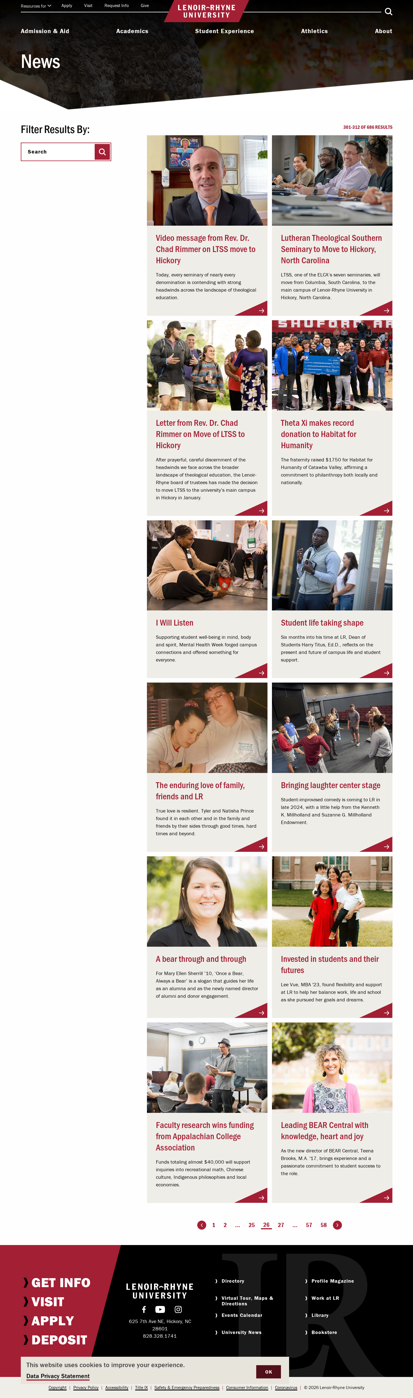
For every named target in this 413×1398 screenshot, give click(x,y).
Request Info (117, 5)
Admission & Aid (45, 31)
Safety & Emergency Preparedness (187, 1387)
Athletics (314, 31)
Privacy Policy (86, 1387)
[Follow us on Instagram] (178, 1310)
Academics (132, 31)
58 (324, 1225)
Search (37, 151)
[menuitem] (45, 31)
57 (309, 1225)
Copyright (58, 1387)
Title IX (141, 1387)
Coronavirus (286, 1387)
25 (252, 1225)
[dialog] (155, 1370)
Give (145, 5)
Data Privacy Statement (58, 1376)
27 (281, 1225)
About (383, 31)
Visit (88, 5)
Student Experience (224, 31)
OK (268, 1372)
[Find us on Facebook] (144, 1310)
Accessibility (116, 1387)
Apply (67, 5)
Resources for (33, 6)
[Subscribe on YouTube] (160, 1310)
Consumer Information (247, 1387)
